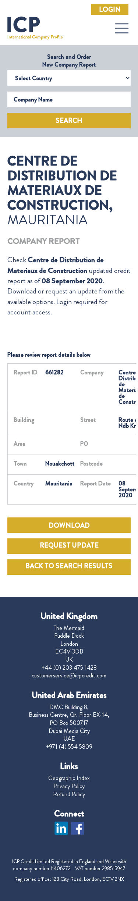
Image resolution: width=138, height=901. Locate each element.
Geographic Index (69, 778)
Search (69, 120)
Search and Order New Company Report (69, 60)
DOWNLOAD (69, 525)
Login (110, 9)
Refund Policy (69, 794)
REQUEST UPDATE (69, 545)
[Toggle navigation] (122, 28)
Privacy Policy (69, 786)
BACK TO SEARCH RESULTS (69, 566)
